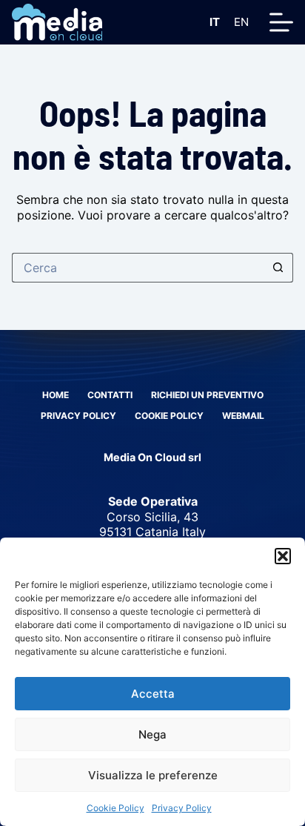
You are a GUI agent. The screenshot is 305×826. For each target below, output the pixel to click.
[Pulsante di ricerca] (278, 268)
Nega (152, 734)
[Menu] (281, 22)
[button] (282, 556)
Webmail (243, 415)
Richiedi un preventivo (207, 394)
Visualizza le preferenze (153, 775)
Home (55, 394)
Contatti (110, 394)
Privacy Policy (182, 807)
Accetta (153, 694)
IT (215, 22)
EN (241, 22)
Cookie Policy (115, 807)
